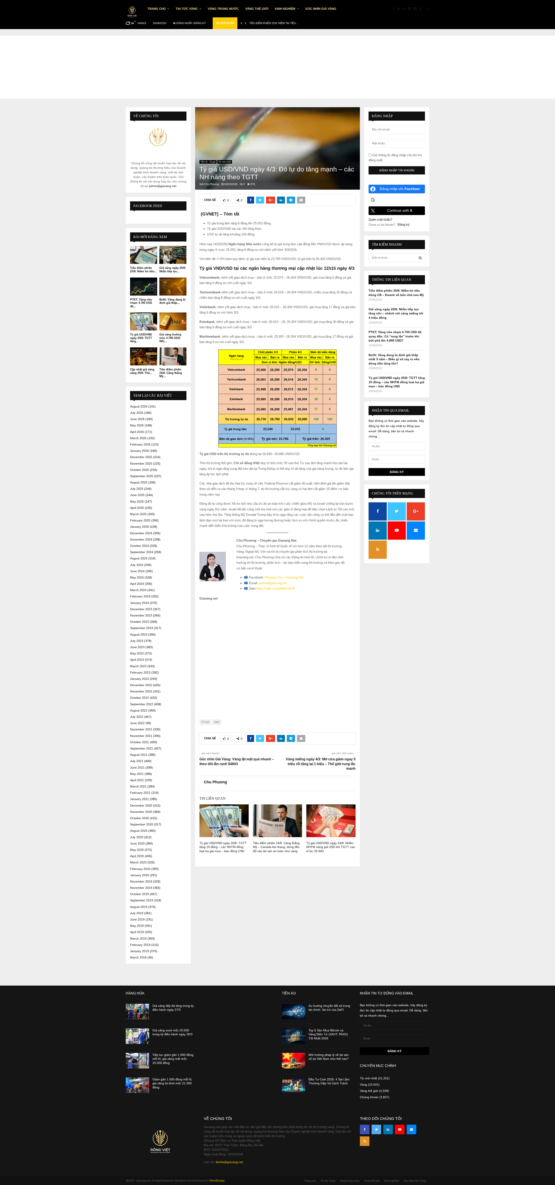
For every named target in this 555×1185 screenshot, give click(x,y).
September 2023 (141, 628)
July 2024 (136, 565)
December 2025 (141, 457)
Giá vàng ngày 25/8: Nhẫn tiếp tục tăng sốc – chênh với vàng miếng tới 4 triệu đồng (396, 313)
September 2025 (141, 476)
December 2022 (141, 685)
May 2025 (137, 501)
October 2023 (139, 621)
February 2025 (140, 520)
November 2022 (141, 691)
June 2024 (137, 571)
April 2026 (137, 432)
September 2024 (141, 552)
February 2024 (140, 596)
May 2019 (137, 925)
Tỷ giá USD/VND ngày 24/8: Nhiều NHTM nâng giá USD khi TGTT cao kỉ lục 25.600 (330, 847)
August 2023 (138, 634)
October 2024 (139, 545)
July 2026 (136, 412)
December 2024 (141, 533)
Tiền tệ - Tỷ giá (208, 162)
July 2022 (136, 716)
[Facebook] (395, 8)
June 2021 (137, 767)
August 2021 (138, 754)
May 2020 (137, 849)
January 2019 (139, 951)
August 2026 (138, 406)
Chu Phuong (211, 184)
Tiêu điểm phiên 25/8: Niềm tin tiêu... (143, 269)
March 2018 (138, 957)
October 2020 (139, 818)
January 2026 (139, 450)
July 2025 (136, 488)
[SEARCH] (420, 257)
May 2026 (137, 425)
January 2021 (139, 799)
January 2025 (139, 526)
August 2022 (138, 710)
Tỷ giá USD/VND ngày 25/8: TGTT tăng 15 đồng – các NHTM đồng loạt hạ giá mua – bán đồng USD (223, 847)
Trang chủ (156, 8)
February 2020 (140, 869)
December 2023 (141, 609)
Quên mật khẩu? (380, 219)
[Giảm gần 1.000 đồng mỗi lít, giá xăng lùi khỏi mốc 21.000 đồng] (137, 1085)
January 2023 (139, 678)
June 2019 (137, 919)
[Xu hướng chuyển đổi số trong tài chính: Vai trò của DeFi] (293, 1011)
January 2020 (139, 875)
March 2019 (138, 938)
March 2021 (138, 786)
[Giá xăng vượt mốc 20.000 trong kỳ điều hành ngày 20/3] (137, 1036)
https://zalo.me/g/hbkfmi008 (275, 588)
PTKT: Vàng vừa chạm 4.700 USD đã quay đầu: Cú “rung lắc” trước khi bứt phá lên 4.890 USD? (395, 336)
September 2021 (141, 748)
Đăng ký (404, 224)
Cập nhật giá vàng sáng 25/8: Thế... (142, 371)
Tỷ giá (205, 722)
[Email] (416, 8)
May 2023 (137, 653)
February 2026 (140, 444)
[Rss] (421, 8)
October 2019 (139, 894)
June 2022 (137, 723)
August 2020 (138, 830)
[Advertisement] (277, 66)
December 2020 (141, 805)
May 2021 (137, 774)
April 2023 (137, 659)
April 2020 (137, 856)
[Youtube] (410, 8)
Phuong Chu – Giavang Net (284, 577)
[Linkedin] (405, 8)
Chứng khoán (369, 1097)
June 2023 (137, 647)
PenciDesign (217, 1180)
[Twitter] (399, 8)
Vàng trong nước (223, 8)
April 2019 (137, 932)
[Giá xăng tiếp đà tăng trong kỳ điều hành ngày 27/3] (137, 1011)
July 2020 (136, 837)
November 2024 (141, 539)
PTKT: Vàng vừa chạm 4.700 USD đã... (141, 303)
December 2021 (141, 729)
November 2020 (141, 812)
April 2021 (137, 780)
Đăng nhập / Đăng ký (191, 23)
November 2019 (141, 887)
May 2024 (137, 577)
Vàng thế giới (256, 8)
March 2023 (138, 666)
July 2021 (136, 761)
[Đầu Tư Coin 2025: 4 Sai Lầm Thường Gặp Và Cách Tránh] (293, 1085)
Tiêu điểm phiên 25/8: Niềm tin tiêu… (274, 23)
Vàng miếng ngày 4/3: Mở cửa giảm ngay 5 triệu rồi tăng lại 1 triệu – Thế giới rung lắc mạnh (321, 763)
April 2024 (137, 583)
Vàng (363, 1084)
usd (216, 722)
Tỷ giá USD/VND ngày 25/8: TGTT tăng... (141, 338)
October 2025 (139, 470)
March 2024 (138, 590)
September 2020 (141, 824)
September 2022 (141, 704)
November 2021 (141, 736)
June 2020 (137, 843)
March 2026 (138, 438)
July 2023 (136, 641)
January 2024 (139, 603)
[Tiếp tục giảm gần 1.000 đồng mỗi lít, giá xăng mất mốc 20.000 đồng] (137, 1060)
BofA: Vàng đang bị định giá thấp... (172, 301)
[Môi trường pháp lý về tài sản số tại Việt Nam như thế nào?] (293, 1060)
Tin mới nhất (224, 162)
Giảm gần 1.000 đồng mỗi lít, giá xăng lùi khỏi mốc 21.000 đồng (172, 1083)
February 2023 (140, 672)
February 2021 (140, 792)
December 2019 (141, 881)
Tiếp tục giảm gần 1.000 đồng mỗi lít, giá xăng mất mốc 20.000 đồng (172, 1058)
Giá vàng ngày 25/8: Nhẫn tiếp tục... (172, 269)
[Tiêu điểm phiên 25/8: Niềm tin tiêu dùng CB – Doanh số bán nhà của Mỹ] (143, 255)
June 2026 (137, 419)
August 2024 (138, 558)
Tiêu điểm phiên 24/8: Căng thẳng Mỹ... (170, 373)
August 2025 (138, 482)
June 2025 (137, 495)
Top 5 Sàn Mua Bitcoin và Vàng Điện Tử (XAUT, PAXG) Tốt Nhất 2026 (328, 1034)
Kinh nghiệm (285, 8)
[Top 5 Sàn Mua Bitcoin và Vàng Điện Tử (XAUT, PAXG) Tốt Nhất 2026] (293, 1036)
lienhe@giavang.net (229, 1162)
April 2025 (137, 508)
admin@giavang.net (273, 583)
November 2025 (141, 463)
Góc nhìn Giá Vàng (320, 8)
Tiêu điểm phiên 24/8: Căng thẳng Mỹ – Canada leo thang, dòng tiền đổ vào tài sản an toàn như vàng (276, 847)
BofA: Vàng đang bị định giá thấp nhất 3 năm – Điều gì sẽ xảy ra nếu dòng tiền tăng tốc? (394, 359)
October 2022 (139, 697)
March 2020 (138, 862)
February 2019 (140, 945)
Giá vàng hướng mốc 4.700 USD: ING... (170, 338)
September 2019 (141, 900)
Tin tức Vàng (187, 8)
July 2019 (136, 913)
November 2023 (141, 615)
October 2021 (139, 742)
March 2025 (138, 514)
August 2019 (138, 907)
